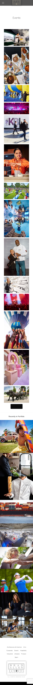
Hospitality (16, 497)
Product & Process (16, 473)
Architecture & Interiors (16, 544)
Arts (16, 635)
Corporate (16, 613)
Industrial (10, 654)
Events (16, 566)
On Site (16, 520)
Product (23, 654)
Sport (16, 589)
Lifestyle (16, 450)
